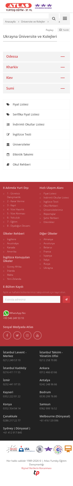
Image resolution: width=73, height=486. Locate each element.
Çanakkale (10, 416)
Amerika (11, 251)
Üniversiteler (21, 144)
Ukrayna (48, 268)
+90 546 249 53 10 (13, 318)
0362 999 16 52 (48, 408)
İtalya (46, 259)
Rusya (47, 263)
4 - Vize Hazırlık (15, 209)
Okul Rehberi (21, 164)
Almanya (48, 239)
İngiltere (11, 239)
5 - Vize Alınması (16, 213)
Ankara (44, 368)
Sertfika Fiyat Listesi (25, 114)
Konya (7, 404)
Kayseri (8, 392)
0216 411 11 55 (11, 372)
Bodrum (45, 392)
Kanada (11, 247)
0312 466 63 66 (48, 372)
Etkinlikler (49, 222)
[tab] (36, 56)
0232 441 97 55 (11, 384)
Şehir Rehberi (51, 218)
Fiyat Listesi (20, 104)
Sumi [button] (10, 88)
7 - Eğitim (12, 221)
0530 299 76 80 (48, 396)
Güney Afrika (14, 266)
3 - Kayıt (11, 205)
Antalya (45, 380)
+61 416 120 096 (49, 420)
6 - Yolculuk (13, 217)
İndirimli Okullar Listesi (28, 124)
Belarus (48, 247)
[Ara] (54, 18)
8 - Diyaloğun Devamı (18, 225)
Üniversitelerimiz (53, 210)
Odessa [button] (12, 56)
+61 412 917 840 (12, 432)
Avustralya (12, 243)
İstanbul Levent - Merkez (15, 354)
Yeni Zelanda (14, 279)
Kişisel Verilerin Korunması (36, 468)
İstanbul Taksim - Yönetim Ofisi (51, 354)
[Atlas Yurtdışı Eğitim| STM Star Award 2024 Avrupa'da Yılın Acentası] (48, 450)
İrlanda (11, 270)
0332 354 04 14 (11, 408)
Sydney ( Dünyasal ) (16, 428)
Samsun (45, 404)
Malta (10, 275)
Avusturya (49, 243)
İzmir (6, 380)
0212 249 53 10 (11, 360)
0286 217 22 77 (11, 420)
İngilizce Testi (21, 134)
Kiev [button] (9, 77)
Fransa (47, 251)
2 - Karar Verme (16, 201)
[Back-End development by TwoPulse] (36, 472)
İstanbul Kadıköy (14, 368)
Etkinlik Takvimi (22, 154)
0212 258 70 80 (48, 360)
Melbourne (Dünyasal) (55, 416)
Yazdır (65, 29)
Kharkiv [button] (12, 67)
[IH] (58, 450)
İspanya (48, 255)
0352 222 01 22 (11, 396)
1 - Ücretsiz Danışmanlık (13, 195)
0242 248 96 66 (48, 384)
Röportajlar (50, 214)
